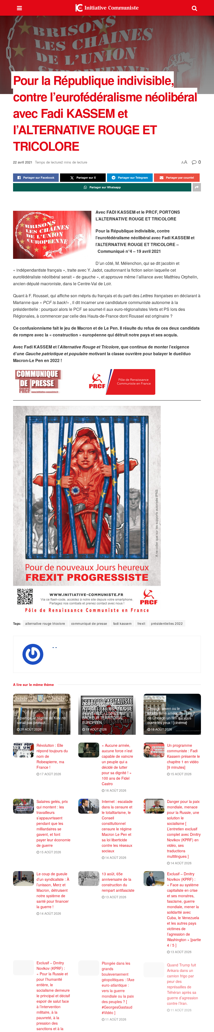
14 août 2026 (115, 857)
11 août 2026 (115, 1018)
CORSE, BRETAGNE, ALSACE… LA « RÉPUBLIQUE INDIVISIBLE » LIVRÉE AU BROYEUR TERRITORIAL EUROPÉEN (106, 713)
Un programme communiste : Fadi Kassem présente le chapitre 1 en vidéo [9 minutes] (183, 756)
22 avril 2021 (22, 162)
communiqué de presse (89, 623)
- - (54, 647)
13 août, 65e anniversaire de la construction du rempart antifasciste (118, 882)
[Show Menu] (19, 8)
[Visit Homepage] (107, 8)
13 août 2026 (115, 897)
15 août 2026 (181, 774)
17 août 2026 (50, 774)
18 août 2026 (161, 729)
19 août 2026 (96, 729)
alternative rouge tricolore (45, 623)
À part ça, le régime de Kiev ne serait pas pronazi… (41, 720)
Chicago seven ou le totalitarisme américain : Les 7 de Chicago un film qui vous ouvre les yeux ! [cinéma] (171, 715)
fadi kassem (122, 623)
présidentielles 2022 (167, 623)
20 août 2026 (30, 729)
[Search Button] (194, 8)
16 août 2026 (115, 790)
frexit (141, 623)
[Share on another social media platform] (197, 187)
